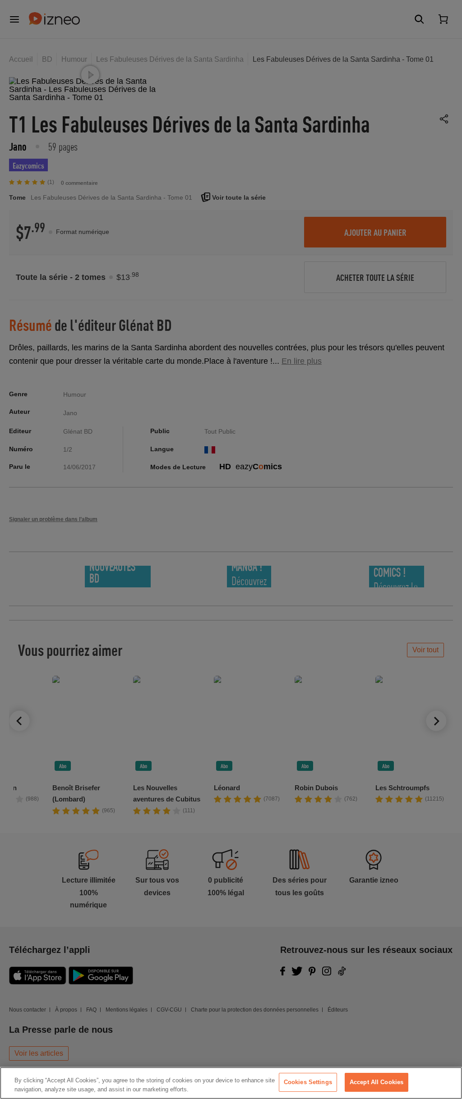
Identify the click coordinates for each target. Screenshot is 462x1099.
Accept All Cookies (376, 1082)
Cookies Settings (308, 1082)
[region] (231, 1083)
